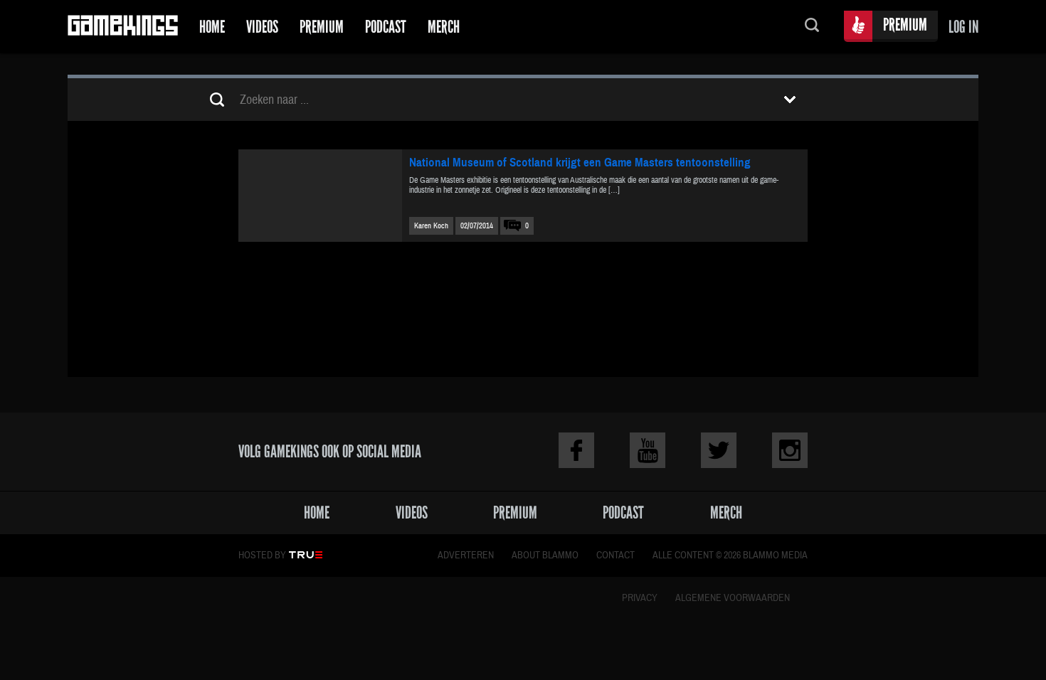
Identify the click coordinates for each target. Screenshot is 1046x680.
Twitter (718, 450)
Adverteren (466, 555)
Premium (322, 26)
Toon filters (790, 99)
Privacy (639, 598)
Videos (262, 26)
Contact (615, 555)
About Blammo (545, 555)
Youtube (647, 450)
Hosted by (262, 555)
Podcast (385, 26)
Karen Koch (431, 226)
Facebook (576, 450)
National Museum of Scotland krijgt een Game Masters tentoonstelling (580, 162)
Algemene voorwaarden (732, 598)
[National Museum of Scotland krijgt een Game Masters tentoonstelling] (320, 195)
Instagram (790, 450)
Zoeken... (812, 26)
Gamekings (123, 26)
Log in (963, 26)
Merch (444, 26)
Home (212, 26)
